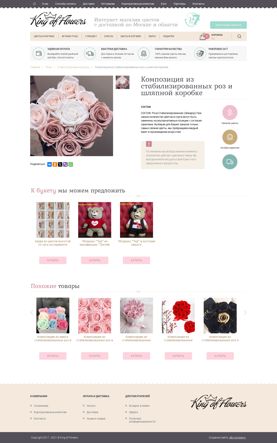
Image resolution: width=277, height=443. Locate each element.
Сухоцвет (91, 36)
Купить (53, 260)
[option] (53, 236)
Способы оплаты (65, 3)
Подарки (168, 36)
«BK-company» (237, 437)
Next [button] (245, 312)
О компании (41, 405)
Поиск (239, 36)
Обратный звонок (228, 25)
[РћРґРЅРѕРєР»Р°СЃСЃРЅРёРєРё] (55, 164)
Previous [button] (31, 312)
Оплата (91, 405)
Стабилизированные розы (73, 67)
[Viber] (65, 164)
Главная (34, 4)
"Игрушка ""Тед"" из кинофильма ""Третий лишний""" (94, 243)
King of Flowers (58, 19)
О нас (45, 3)
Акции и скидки (96, 418)
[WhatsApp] (70, 164)
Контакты (199, 3)
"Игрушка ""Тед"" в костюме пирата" (136, 243)
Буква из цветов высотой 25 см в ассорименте (52, 243)
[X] (60, 164)
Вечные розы (70, 36)
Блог (164, 3)
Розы (49, 67)
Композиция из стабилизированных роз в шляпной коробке (94, 338)
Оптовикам (108, 3)
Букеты (108, 36)
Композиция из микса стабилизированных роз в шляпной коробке (52, 338)
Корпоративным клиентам (138, 3)
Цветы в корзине (131, 36)
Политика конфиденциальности (142, 420)
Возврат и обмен (139, 405)
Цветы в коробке (44, 36)
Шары (152, 36)
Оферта (133, 412)
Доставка (88, 3)
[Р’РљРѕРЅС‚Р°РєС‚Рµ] (49, 164)
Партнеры (180, 3)
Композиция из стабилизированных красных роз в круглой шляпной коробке (178, 338)
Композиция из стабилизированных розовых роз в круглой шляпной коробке (136, 338)
